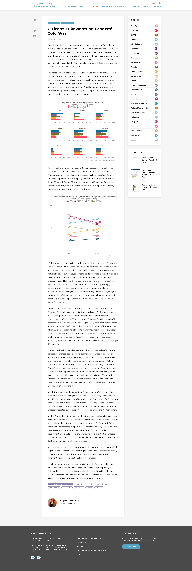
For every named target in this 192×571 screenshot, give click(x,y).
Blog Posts (67, 23)
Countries (72, 7)
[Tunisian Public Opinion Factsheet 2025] (135, 161)
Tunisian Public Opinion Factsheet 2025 (149, 160)
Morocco (79, 487)
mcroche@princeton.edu (70, 503)
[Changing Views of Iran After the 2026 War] (135, 188)
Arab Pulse (93, 7)
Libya (106, 484)
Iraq (77, 484)
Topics (82, 7)
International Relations (60, 484)
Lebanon (96, 484)
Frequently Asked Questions (89, 538)
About (145, 7)
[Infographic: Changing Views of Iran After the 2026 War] (135, 173)
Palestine (67, 487)
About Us (80, 546)
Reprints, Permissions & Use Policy (91, 550)
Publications (134, 7)
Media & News (106, 7)
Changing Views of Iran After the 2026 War (149, 187)
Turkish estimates (85, 365)
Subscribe (131, 546)
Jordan (86, 484)
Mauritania (54, 487)
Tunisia (99, 487)
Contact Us (156, 7)
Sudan (89, 487)
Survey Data (120, 7)
